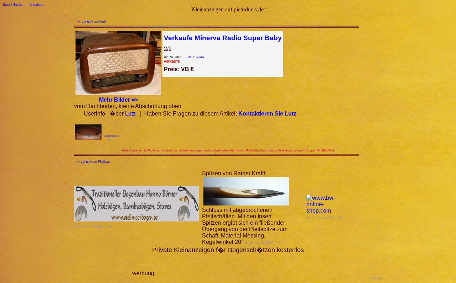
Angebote (36, 4)
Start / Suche (12, 4)
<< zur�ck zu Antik (92, 21)
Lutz (188, 57)
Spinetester (111, 136)
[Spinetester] (88, 138)
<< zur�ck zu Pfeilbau (93, 162)
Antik (200, 57)
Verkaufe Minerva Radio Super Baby (223, 38)
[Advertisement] (240, 264)
